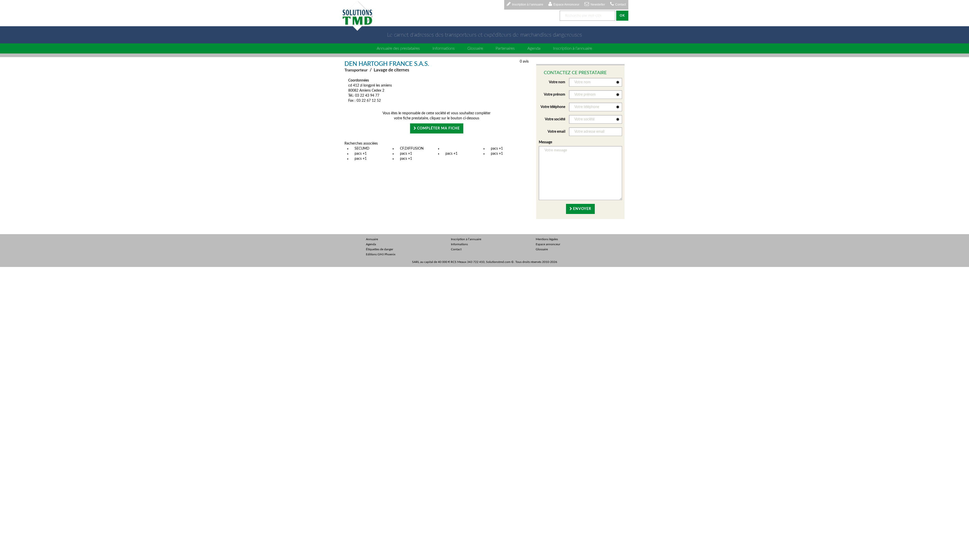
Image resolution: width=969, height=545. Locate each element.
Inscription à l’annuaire (527, 4)
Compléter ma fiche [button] (438, 128)
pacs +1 (497, 148)
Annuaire (372, 239)
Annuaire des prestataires (398, 48)
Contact (620, 4)
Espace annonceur (548, 244)
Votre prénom (554, 94)
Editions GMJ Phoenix (380, 254)
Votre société (555, 119)
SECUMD (362, 148)
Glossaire (475, 48)
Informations (444, 48)
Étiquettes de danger (379, 249)
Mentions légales (547, 239)
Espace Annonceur (566, 4)
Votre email (556, 131)
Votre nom (557, 82)
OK (622, 15)
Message (545, 142)
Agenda (534, 48)
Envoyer (581, 209)
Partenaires (505, 48)
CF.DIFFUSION (412, 148)
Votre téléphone (553, 107)
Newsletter (597, 4)
